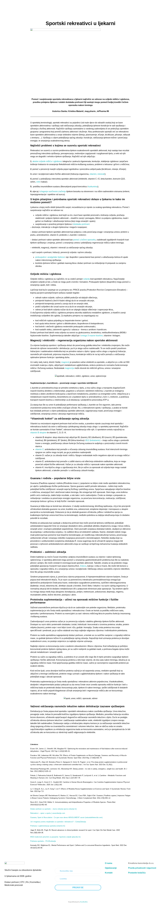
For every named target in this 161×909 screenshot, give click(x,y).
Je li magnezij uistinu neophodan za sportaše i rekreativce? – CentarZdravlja (58, 822)
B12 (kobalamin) (93, 440)
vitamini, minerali (97, 174)
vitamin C (39, 449)
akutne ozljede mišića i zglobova (47, 161)
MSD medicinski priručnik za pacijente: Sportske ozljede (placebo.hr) (55, 837)
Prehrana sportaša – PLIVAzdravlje (43, 841)
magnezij (65, 362)
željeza (83, 566)
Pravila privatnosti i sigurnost (142, 868)
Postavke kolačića (137, 873)
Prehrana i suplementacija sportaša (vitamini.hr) (47, 826)
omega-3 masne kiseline (92, 335)
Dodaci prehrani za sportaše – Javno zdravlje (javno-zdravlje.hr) (53, 809)
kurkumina (92, 186)
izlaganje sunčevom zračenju (53, 191)
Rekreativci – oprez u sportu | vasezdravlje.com (47, 813)
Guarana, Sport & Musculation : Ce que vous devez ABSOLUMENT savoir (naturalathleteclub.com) (66, 817)
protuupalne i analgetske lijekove (50, 257)
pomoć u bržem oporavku (84, 240)
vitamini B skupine (38, 433)
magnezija (70, 368)
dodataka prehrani (81, 224)
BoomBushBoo (84, 901)
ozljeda (86, 279)
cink (38, 182)
